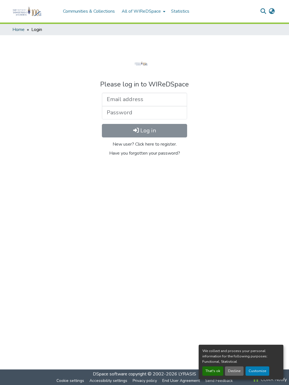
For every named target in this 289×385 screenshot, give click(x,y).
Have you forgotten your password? (144, 153)
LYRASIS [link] (187, 374)
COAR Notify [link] (273, 380)
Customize (257, 370)
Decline (234, 370)
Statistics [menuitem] (180, 11)
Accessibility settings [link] (108, 380)
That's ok (212, 370)
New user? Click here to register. (145, 144)
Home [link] (18, 29)
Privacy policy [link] (145, 380)
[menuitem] (143, 11)
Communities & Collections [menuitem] (89, 11)
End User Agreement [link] (181, 380)
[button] (34, 11)
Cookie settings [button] (70, 380)
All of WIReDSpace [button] (141, 11)
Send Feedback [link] (219, 380)
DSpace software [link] (110, 374)
